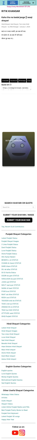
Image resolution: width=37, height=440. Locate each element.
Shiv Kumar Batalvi (8, 257)
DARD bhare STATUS (9, 266)
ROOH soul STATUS (8, 297)
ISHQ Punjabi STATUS (9, 316)
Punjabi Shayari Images (10, 241)
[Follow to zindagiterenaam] (22, 435)
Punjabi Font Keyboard (9, 413)
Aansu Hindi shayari (8, 359)
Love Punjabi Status (8, 251)
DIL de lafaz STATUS (9, 269)
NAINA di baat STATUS (10, 288)
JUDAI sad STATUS (8, 282)
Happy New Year (7, 419)
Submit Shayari (12, 2)
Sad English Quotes (8, 383)
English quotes (6, 370)
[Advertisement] (18, 59)
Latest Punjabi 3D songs (10, 416)
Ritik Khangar (14, 27)
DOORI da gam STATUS (10, 276)
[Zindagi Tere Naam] (3, 3)
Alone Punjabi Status (9, 254)
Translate (5, 80)
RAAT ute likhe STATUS (10, 294)
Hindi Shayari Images (9, 331)
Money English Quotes (9, 377)
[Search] (33, 207)
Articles (4, 398)
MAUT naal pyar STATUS (10, 285)
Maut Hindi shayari (8, 350)
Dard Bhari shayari (8, 356)
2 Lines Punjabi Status (9, 244)
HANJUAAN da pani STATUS (12, 279)
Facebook (13, 80)
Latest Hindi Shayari (8, 328)
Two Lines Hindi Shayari (10, 334)
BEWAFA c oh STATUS (9, 260)
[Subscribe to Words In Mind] (15, 435)
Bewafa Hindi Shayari (9, 343)
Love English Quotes (9, 374)
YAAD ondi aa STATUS (9, 304)
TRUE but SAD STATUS (10, 310)
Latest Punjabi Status (9, 238)
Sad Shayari (14, 24)
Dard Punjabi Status (8, 247)
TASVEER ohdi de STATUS (11, 301)
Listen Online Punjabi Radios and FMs (15, 407)
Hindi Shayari (5, 24)
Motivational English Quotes (11, 380)
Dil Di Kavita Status (8, 272)
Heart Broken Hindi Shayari (11, 346)
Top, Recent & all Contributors (12, 227)
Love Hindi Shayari (8, 337)
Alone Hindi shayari (8, 353)
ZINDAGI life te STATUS (10, 307)
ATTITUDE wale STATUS (10, 313)
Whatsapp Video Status (10, 394)
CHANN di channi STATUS (11, 263)
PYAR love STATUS (8, 291)
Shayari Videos (7, 404)
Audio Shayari (6, 401)
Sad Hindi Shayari (8, 340)
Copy (29, 80)
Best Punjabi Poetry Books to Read (14, 410)
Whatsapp (22, 80)
